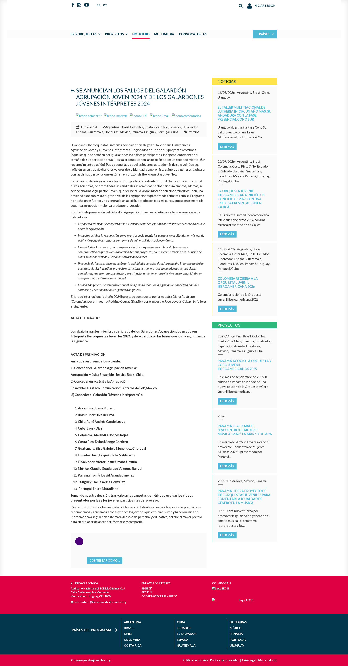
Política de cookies (195, 660)
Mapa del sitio (267, 660)
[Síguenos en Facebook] (73, 5)
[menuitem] (86, 34)
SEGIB (145, 588)
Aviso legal (248, 660)
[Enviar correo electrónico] (159, 115)
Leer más (227, 146)
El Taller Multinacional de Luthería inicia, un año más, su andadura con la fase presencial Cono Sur (244, 113)
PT (105, 5)
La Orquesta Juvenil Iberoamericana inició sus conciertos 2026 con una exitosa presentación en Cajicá (241, 199)
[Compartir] (89, 115)
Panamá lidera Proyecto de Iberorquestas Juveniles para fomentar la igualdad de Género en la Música (244, 497)
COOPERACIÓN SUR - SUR (157, 596)
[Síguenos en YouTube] (86, 5)
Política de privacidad (224, 660)
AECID (145, 592)
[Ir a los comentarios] (186, 115)
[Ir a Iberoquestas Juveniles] (165, 13)
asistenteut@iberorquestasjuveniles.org (100, 602)
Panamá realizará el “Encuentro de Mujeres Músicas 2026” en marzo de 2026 (245, 430)
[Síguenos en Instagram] (79, 5)
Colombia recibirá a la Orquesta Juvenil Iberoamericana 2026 (238, 282)
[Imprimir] (115, 115)
